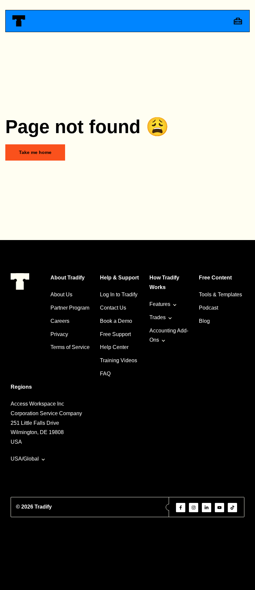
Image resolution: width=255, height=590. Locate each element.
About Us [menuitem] (61, 294)
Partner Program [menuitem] (69, 308)
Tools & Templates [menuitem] (220, 294)
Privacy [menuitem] (59, 334)
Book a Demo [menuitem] (116, 321)
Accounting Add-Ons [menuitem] (168, 335)
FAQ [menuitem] (105, 373)
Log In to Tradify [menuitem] (118, 294)
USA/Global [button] (25, 459)
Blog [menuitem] (204, 321)
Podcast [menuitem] (208, 308)
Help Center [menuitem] (114, 347)
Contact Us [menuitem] (113, 308)
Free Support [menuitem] (115, 334)
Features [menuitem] (159, 304)
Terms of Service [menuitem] (70, 347)
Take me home (35, 152)
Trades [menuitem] (157, 317)
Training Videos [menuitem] (118, 360)
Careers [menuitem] (59, 321)
